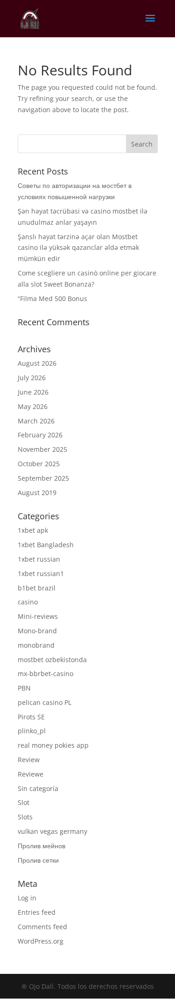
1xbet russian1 (41, 573)
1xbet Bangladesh (46, 544)
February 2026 (40, 434)
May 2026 (33, 406)
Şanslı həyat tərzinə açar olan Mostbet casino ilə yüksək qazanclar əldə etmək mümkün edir (78, 247)
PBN (24, 688)
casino (28, 601)
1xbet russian (39, 559)
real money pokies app (53, 745)
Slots (25, 816)
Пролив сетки (38, 860)
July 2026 (32, 377)
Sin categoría (38, 788)
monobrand (36, 645)
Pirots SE (31, 716)
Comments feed (42, 926)
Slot (23, 802)
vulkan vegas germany (52, 831)
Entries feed (37, 912)
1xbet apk (33, 530)
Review (29, 759)
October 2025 (39, 463)
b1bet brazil (37, 587)
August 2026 (37, 363)
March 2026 (36, 420)
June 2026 (33, 392)
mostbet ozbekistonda (52, 659)
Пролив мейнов (41, 845)
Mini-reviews (38, 616)
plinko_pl (32, 730)
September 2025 (43, 478)
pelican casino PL (44, 702)
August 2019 (37, 492)
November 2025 (42, 449)
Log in (27, 897)
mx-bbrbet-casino (45, 673)
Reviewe (30, 774)
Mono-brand (37, 630)
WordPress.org (40, 941)
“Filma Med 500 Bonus (52, 298)
